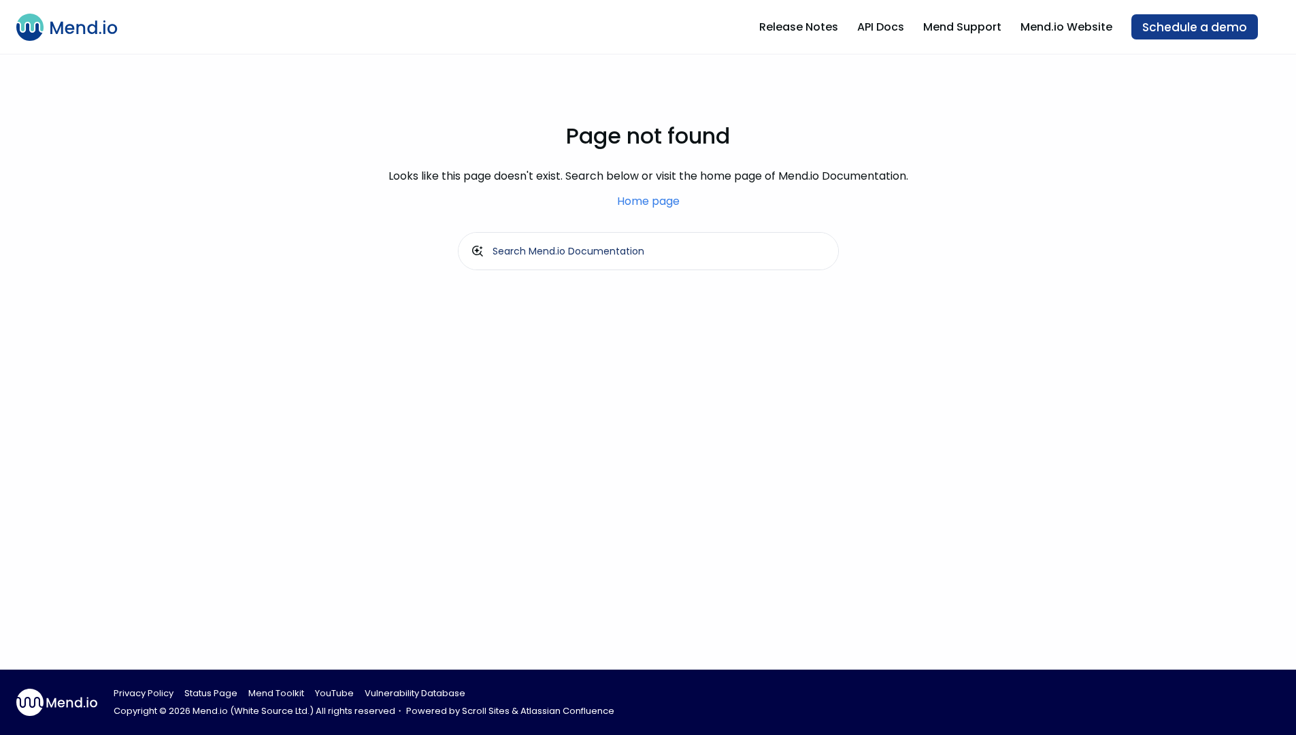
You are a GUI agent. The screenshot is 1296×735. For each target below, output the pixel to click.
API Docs (880, 27)
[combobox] (648, 251)
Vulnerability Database (415, 693)
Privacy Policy (143, 693)
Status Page (210, 693)
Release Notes (798, 27)
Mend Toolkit (276, 693)
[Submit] (477, 251)
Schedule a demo (1194, 27)
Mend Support (962, 27)
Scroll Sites (486, 710)
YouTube (334, 693)
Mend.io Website (1066, 27)
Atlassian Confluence (567, 710)
